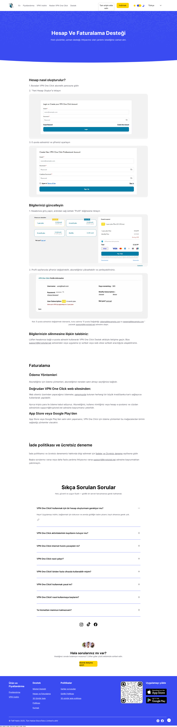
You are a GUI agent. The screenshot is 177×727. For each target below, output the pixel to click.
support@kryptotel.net (85, 324)
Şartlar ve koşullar (68, 689)
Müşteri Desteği (39, 689)
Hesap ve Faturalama (42, 694)
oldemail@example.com (110, 321)
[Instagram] (158, 720)
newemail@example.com (133, 321)
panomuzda (80, 394)
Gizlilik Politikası (67, 694)
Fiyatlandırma (14, 692)
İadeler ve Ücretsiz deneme (109, 453)
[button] (38, 519)
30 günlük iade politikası (71, 698)
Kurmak (36, 708)
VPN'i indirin (14, 697)
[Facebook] (162, 720)
